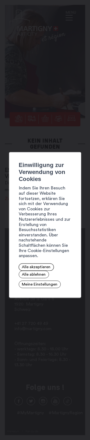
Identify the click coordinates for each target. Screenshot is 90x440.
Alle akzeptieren (36, 267)
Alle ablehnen (34, 274)
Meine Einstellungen (39, 284)
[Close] (76, 146)
